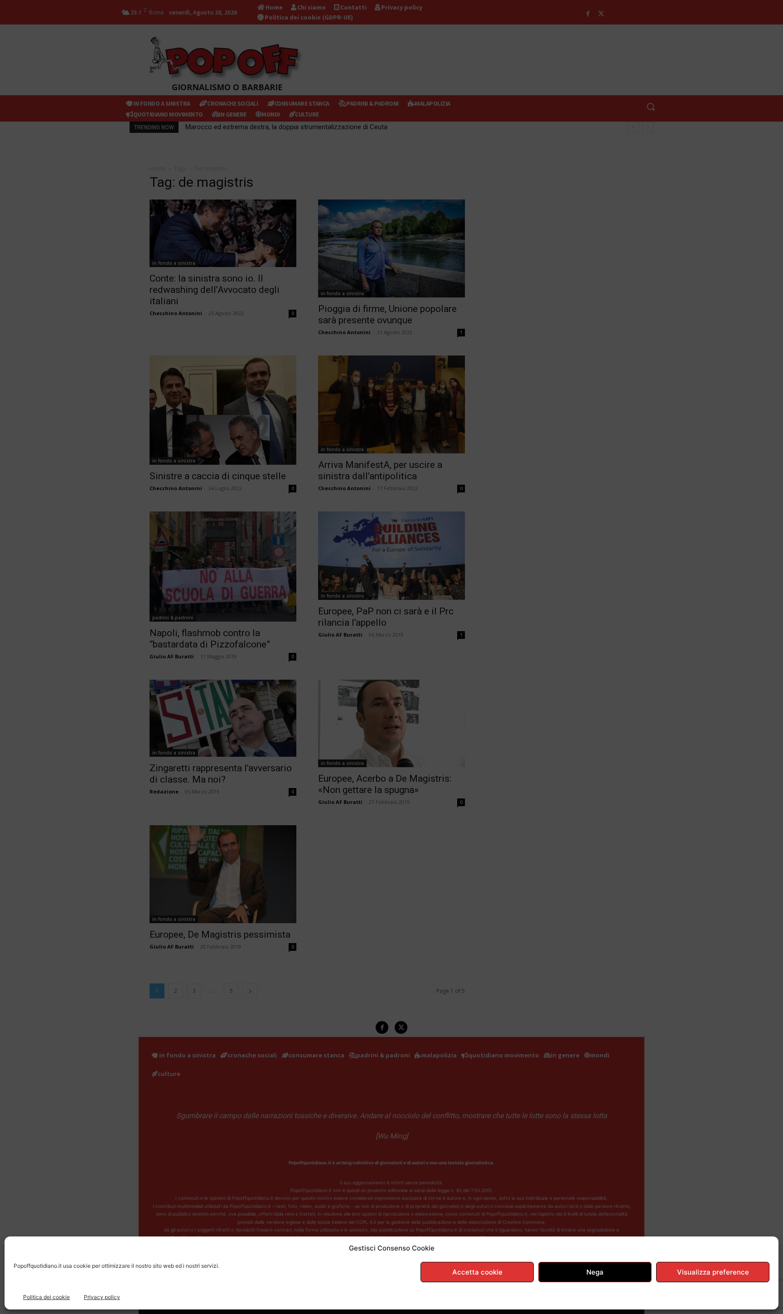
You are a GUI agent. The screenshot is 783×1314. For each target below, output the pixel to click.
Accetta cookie (477, 1272)
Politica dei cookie (46, 1297)
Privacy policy (102, 1297)
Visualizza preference (713, 1272)
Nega (595, 1272)
